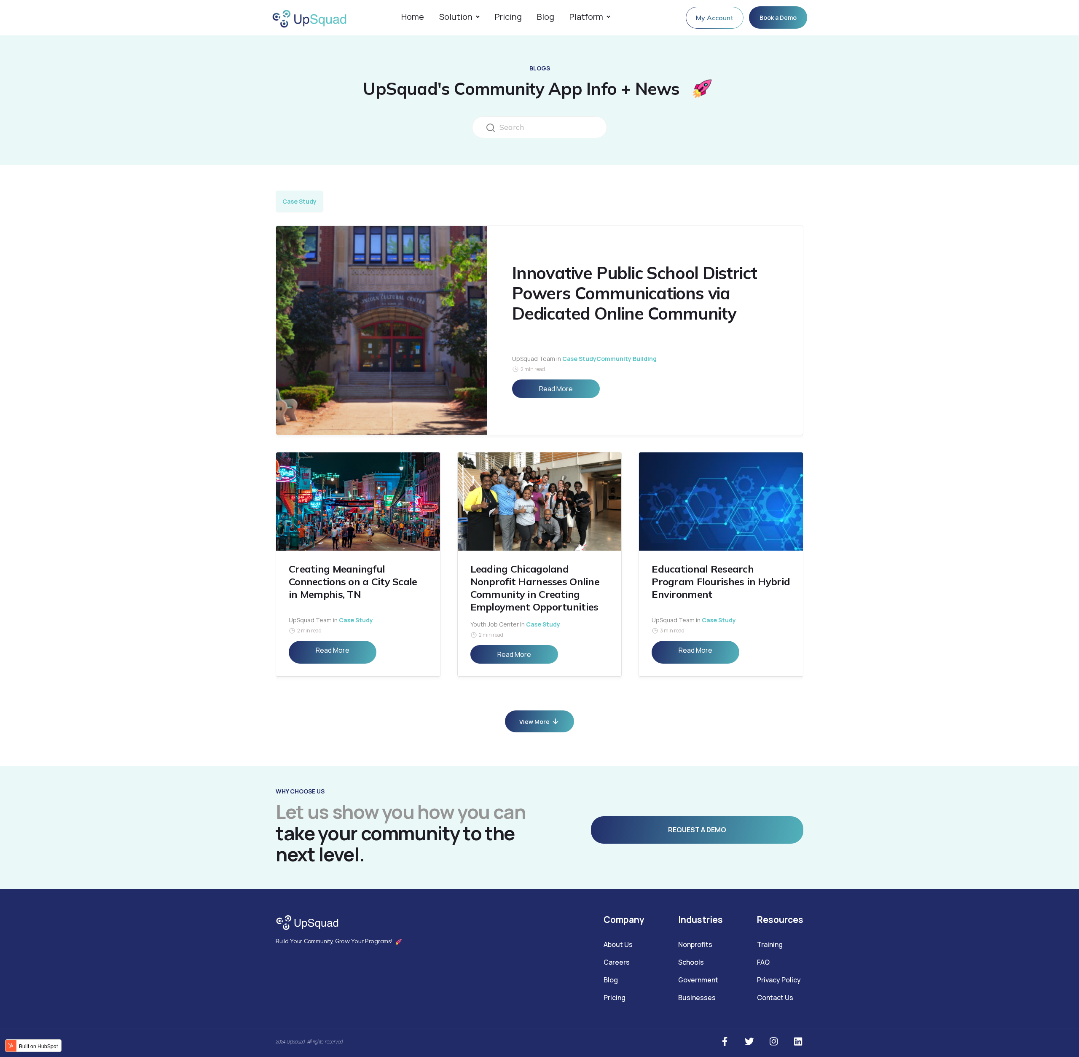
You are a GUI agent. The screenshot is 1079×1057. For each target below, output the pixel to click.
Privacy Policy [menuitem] (779, 979)
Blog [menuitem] (611, 979)
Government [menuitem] (698, 979)
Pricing (508, 17)
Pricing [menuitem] (614, 997)
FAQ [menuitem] (763, 962)
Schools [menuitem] (691, 962)
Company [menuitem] (624, 919)
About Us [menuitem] (618, 944)
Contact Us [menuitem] (775, 997)
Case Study (299, 201)
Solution (455, 17)
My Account (714, 17)
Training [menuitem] (770, 944)
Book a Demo (778, 17)
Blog (545, 17)
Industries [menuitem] (700, 919)
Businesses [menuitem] (697, 997)
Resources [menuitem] (780, 919)
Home (412, 17)
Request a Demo (697, 829)
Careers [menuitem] (617, 962)
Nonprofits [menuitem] (695, 944)
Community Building (626, 359)
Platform (586, 17)
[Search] (491, 127)
